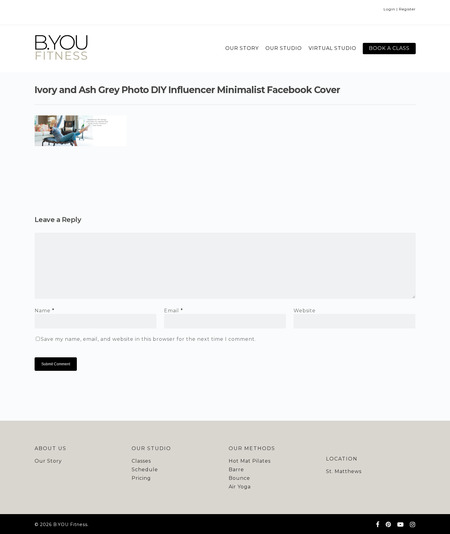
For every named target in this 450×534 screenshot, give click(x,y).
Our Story (48, 461)
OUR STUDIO (283, 48)
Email (173, 311)
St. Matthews (344, 471)
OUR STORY (242, 48)
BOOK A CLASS (389, 48)
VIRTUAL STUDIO (332, 48)
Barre (236, 469)
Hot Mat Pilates (250, 461)
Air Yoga (240, 487)
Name (44, 311)
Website (305, 311)
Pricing (141, 478)
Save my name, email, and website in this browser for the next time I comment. (148, 339)
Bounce (239, 478)
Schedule (145, 469)
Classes (141, 461)
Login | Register (400, 9)
